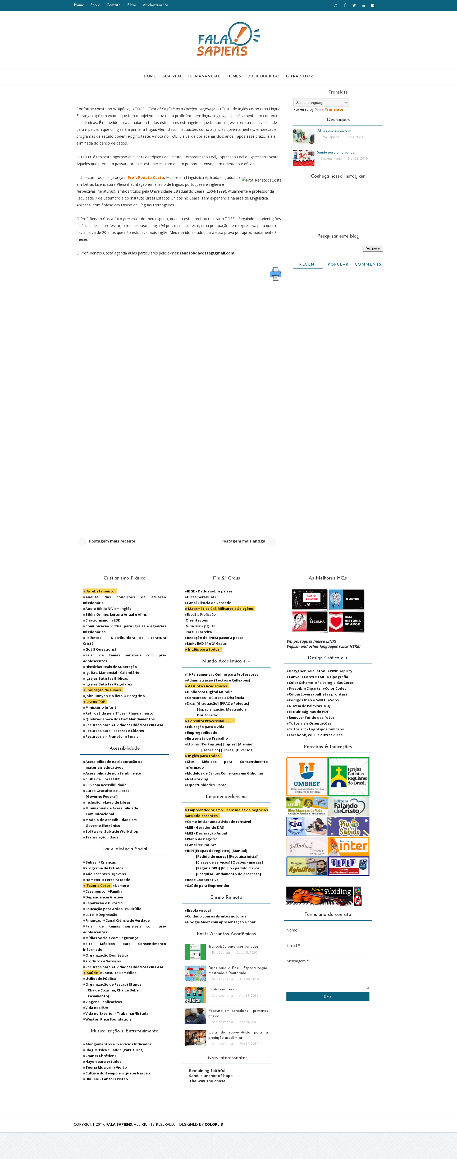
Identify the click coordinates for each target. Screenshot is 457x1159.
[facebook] (345, 5)
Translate (334, 109)
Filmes (234, 76)
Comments (368, 265)
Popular (338, 265)
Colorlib (214, 1124)
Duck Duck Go (264, 76)
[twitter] (354, 5)
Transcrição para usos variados (233, 946)
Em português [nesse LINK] (311, 641)
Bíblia (131, 5)
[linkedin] (363, 5)
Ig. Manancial (204, 76)
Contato (114, 5)
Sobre (95, 5)
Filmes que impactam (334, 131)
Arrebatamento (155, 5)
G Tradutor (299, 76)
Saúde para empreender (336, 152)
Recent (308, 265)
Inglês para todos (222, 989)
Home (79, 5)
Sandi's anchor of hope (211, 1075)
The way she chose (207, 1080)
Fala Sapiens (119, 1124)
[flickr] (373, 5)
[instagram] (336, 5)
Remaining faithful (207, 1070)
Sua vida (172, 76)
